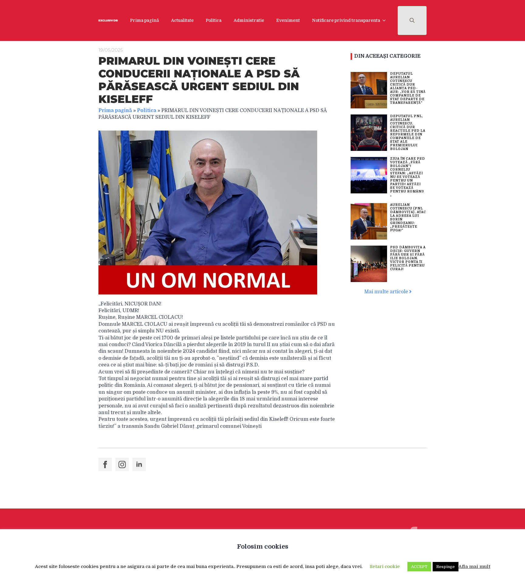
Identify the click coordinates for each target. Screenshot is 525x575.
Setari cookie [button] (385, 566)
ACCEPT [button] (419, 566)
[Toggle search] (412, 20)
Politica (213, 20)
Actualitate (182, 20)
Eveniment (288, 20)
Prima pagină (144, 20)
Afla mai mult (474, 566)
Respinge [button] (445, 566)
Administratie (249, 20)
